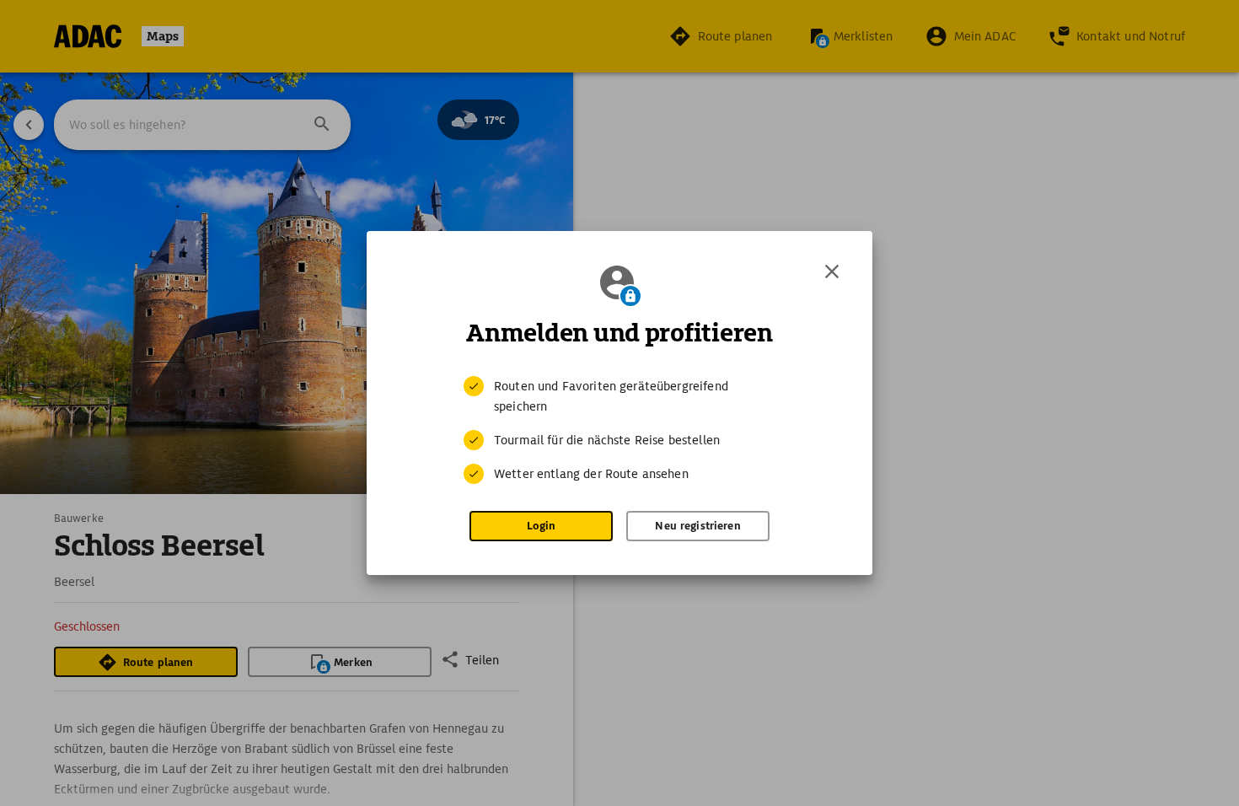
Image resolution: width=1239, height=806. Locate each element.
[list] (619, 430)
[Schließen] (832, 271)
